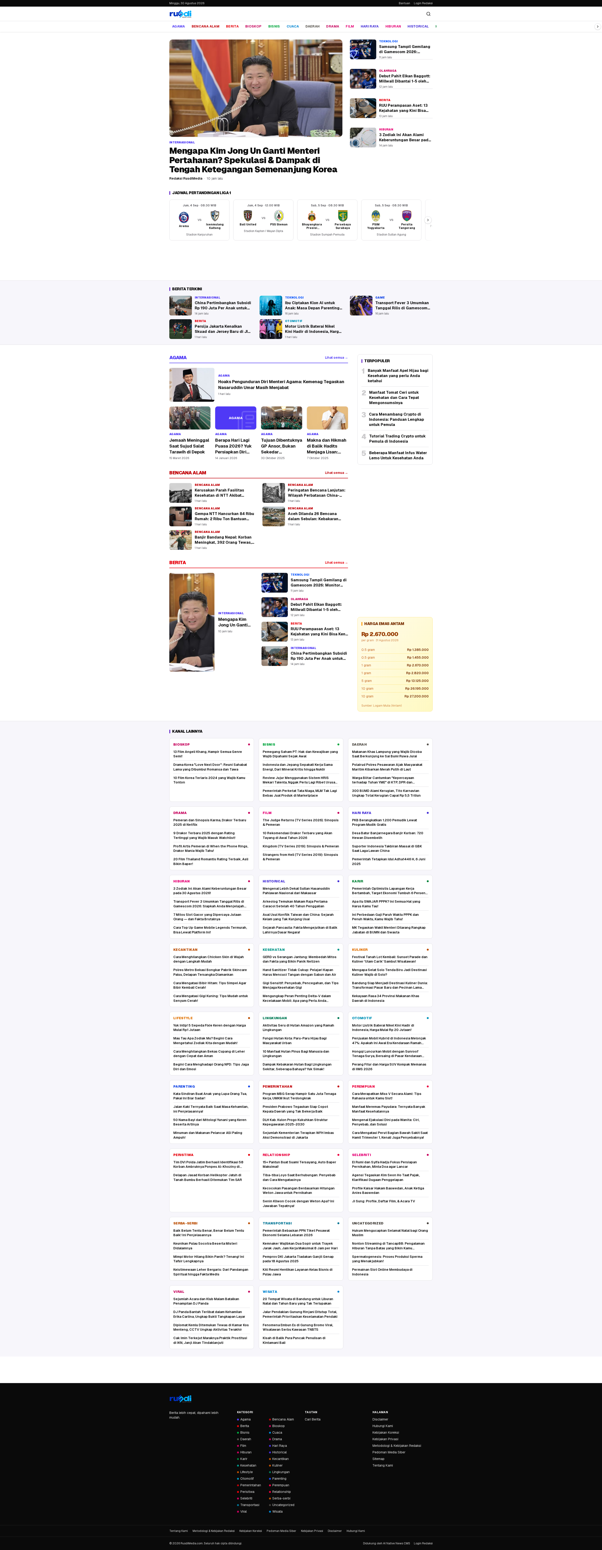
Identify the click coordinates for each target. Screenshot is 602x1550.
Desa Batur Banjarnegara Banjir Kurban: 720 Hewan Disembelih (387, 835)
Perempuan (363, 1086)
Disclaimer (380, 1419)
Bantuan (404, 3)
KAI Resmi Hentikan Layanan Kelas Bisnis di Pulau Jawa (298, 1271)
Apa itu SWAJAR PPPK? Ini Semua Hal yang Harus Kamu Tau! (386, 903)
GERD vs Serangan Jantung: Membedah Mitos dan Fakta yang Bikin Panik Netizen (300, 959)
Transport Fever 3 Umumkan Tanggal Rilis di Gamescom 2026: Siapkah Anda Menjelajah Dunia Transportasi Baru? (208, 904)
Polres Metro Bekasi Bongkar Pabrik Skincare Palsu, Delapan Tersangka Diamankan (210, 972)
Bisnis (274, 26)
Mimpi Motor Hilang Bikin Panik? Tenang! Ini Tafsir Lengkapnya (208, 1259)
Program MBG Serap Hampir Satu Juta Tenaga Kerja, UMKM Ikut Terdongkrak (299, 1096)
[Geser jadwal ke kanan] (428, 220)
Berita (232, 26)
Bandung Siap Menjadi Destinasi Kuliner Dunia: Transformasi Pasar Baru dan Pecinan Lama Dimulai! (390, 985)
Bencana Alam (205, 26)
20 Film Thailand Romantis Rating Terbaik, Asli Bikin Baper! (210, 861)
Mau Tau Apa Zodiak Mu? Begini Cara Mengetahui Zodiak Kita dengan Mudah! (205, 1040)
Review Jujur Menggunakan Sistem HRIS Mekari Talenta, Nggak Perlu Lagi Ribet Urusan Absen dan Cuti (300, 780)
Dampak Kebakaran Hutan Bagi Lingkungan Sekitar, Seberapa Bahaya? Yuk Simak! (297, 1066)
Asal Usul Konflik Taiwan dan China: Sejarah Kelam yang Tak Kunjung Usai (298, 917)
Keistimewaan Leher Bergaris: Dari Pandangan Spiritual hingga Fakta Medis (210, 1271)
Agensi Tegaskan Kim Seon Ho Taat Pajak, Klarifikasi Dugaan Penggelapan (386, 1177)
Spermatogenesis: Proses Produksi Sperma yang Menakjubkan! (387, 1259)
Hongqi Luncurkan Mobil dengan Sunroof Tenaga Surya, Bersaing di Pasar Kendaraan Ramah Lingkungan (387, 1053)
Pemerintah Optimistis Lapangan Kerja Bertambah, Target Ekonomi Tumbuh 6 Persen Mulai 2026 (388, 891)
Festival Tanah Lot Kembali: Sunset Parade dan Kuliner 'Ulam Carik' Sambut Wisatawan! (390, 959)
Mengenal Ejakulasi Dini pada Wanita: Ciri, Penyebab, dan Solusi (386, 1122)
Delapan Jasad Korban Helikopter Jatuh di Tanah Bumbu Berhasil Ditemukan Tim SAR (207, 1177)
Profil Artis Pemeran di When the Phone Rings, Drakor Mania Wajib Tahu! (210, 848)
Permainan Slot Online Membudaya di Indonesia (382, 1271)
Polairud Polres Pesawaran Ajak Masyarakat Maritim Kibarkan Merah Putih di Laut (387, 767)
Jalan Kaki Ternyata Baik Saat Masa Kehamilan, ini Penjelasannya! (210, 1109)
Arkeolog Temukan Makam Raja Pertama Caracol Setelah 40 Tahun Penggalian (295, 903)
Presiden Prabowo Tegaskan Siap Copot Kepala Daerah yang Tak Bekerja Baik (295, 1109)
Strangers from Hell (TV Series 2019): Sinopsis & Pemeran (300, 857)
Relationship (276, 1155)
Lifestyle (183, 1018)
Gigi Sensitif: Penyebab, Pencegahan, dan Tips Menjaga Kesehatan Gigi (301, 985)
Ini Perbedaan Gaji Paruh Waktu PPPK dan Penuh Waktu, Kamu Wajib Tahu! (385, 917)
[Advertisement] (301, 260)
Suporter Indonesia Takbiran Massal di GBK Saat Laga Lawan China (387, 848)
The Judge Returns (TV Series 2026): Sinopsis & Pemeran (301, 822)
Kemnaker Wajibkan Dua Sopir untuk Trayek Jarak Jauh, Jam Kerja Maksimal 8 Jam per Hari (300, 1245)
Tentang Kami (382, 1465)
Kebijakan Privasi (385, 1439)
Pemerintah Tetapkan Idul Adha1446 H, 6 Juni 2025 (388, 861)
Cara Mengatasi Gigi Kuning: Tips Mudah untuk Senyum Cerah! (210, 998)
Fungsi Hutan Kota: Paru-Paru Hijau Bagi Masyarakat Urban (295, 1040)
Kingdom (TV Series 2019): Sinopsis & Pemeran (301, 846)
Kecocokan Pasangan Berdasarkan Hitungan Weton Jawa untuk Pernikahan (299, 1190)
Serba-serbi (185, 1223)
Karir (357, 881)
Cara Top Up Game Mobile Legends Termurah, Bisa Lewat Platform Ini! (210, 929)
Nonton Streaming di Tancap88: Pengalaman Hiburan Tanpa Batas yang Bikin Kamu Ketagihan (388, 1246)
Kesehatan (274, 950)
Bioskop (253, 26)
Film (350, 26)
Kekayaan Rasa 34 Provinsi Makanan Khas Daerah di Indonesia (385, 998)
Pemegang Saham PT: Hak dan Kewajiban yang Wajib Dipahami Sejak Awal (300, 754)
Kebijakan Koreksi (385, 1432)
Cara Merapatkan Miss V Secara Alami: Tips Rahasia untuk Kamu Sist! (386, 1096)
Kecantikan (185, 950)
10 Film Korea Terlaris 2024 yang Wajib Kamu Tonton (209, 780)
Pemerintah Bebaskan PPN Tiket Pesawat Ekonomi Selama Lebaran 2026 (296, 1232)
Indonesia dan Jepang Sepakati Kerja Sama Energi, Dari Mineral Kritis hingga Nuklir (298, 767)
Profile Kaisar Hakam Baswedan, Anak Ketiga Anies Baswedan (388, 1190)
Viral (179, 1292)
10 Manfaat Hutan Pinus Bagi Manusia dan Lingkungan (296, 1053)
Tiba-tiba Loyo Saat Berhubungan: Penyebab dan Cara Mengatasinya (299, 1177)
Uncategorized (368, 1223)
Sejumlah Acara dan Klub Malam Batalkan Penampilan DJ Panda (206, 1301)
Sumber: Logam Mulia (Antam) (381, 706)
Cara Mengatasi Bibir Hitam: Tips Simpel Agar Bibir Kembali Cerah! (209, 985)
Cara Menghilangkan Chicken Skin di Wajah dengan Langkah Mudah (208, 959)
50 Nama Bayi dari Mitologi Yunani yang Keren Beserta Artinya (209, 1122)
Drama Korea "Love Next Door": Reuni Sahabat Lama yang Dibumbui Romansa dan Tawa (210, 767)
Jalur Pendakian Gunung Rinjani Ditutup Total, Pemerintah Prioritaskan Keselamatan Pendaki (300, 1314)
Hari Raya (370, 26)
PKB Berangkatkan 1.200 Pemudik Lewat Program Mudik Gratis (384, 822)
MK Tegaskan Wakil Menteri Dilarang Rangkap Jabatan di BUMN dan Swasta (389, 929)
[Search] (428, 14)
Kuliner (360, 950)
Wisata (270, 1292)
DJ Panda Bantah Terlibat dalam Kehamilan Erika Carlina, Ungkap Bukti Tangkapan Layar (209, 1314)
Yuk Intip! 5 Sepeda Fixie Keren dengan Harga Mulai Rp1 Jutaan (209, 1027)
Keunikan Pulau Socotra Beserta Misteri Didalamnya (205, 1245)
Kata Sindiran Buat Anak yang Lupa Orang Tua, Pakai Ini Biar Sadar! (210, 1096)
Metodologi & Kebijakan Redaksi (396, 1446)
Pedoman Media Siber (388, 1452)
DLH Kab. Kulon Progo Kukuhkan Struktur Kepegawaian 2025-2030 (295, 1122)
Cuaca (293, 26)
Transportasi (277, 1223)
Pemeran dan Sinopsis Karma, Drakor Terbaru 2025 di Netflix (209, 822)
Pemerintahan (277, 1086)
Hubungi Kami (382, 1426)
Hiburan (393, 26)
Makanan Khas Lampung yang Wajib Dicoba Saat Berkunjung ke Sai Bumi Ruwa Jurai (387, 754)
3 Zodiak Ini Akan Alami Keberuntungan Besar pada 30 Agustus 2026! (210, 890)
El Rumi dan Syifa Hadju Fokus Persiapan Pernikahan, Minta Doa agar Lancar (384, 1164)
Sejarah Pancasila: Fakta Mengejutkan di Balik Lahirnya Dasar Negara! (300, 929)
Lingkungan (275, 1018)
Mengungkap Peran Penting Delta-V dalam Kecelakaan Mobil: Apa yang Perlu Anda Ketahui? (297, 998)
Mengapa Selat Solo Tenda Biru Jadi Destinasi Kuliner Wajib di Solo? (389, 972)
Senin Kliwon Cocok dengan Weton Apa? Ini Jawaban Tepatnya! (298, 1203)
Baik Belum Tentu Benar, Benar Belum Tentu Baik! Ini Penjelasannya (208, 1232)
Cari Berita (313, 1419)
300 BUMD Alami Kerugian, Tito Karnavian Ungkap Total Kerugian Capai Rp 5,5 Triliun (386, 793)
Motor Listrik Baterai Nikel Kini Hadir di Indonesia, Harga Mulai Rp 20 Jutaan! (383, 1027)
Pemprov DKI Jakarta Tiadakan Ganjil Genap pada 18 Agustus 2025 (298, 1259)
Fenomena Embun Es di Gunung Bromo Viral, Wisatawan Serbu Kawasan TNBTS (298, 1327)
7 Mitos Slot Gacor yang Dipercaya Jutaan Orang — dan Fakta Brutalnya (207, 917)
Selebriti (361, 1155)
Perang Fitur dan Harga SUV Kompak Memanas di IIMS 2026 (389, 1066)
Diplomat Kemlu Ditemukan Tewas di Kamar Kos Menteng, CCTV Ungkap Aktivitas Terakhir (211, 1327)
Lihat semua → (336, 357)
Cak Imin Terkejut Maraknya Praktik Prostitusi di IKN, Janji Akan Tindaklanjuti (210, 1340)
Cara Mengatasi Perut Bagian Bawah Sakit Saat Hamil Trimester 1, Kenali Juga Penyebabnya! (390, 1135)
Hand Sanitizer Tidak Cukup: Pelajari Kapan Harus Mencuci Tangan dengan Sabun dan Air (299, 972)
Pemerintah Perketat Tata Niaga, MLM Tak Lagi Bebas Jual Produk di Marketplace (300, 793)
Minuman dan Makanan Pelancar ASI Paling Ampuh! (207, 1135)
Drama (332, 26)
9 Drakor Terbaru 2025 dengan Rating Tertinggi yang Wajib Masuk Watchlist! (204, 835)
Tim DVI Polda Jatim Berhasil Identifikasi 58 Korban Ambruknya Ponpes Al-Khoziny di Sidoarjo (208, 1164)
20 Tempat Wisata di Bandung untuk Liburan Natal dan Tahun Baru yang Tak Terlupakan (298, 1301)
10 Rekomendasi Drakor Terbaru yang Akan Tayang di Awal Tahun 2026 (297, 835)
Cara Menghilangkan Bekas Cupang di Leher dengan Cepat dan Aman (209, 1053)
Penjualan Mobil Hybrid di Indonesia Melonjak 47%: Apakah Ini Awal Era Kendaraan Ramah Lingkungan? (389, 1040)
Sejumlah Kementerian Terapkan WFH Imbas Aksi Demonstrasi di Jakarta (298, 1135)
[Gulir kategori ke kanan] (597, 26)
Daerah (312, 26)
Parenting (184, 1086)
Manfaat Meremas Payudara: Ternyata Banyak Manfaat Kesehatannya (388, 1109)
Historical (418, 26)
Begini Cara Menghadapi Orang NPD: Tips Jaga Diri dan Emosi (211, 1066)
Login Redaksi (423, 3)
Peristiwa (183, 1155)
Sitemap (378, 1459)
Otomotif (362, 1018)
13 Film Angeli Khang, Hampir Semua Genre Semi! (207, 754)
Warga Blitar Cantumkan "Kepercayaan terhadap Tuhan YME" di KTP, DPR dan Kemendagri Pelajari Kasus (383, 780)
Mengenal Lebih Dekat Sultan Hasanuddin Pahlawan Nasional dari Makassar (296, 890)
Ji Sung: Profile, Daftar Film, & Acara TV (383, 1201)
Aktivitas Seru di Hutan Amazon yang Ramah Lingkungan (298, 1027)
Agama (178, 26)
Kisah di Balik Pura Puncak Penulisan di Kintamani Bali (294, 1340)
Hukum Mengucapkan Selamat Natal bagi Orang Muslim (390, 1232)
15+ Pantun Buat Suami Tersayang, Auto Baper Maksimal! (299, 1164)
